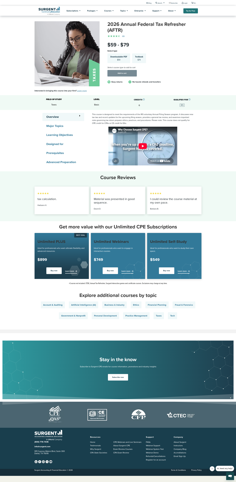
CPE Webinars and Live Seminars (127, 442)
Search (160, 3)
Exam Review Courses (122, 449)
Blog (149, 3)
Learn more (82, 90)
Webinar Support (153, 445)
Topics (123, 10)
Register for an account (156, 459)
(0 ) (195, 3)
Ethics (136, 304)
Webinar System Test (155, 449)
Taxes (159, 315)
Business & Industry (114, 304)
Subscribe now (118, 377)
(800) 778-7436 (41, 441)
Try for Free (190, 11)
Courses (107, 10)
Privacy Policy (196, 470)
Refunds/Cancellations (155, 456)
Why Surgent (95, 449)
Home (92, 442)
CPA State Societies (98, 452)
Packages (91, 10)
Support (155, 10)
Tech (172, 315)
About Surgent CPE (121, 445)
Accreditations (180, 452)
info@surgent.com (42, 446)
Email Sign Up (180, 456)
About (170, 10)
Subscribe (174, 3)
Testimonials (95, 445)
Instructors (178, 445)
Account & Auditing (53, 304)
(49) (123, 36)
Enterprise (138, 10)
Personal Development (105, 315)
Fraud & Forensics (184, 304)
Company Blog (180, 449)
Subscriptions (72, 10)
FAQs (148, 442)
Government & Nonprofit (73, 315)
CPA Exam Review (121, 452)
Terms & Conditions (178, 470)
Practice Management (136, 315)
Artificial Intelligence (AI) (83, 304)
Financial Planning (157, 304)
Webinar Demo (152, 452)
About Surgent (180, 442)
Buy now (54, 270)
